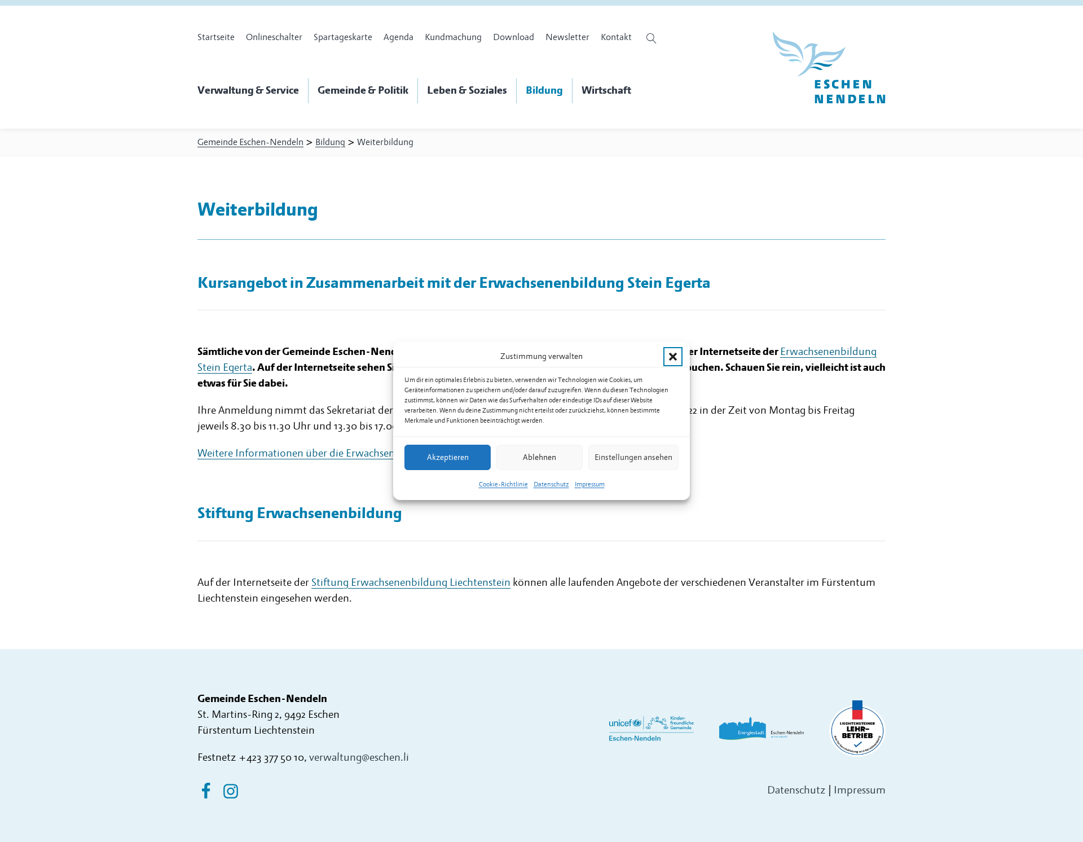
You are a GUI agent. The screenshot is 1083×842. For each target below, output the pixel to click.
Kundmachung (453, 37)
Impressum (590, 484)
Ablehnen (539, 457)
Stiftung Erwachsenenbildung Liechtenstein (410, 582)
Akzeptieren (448, 457)
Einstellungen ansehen (633, 457)
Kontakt (616, 37)
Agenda (398, 37)
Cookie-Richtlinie (503, 484)
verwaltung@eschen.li (359, 757)
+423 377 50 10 (271, 757)
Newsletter (567, 37)
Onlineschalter (274, 37)
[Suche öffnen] (653, 38)
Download (513, 37)
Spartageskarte (343, 37)
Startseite (216, 37)
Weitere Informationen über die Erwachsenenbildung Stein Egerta (348, 453)
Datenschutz (551, 484)
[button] (673, 356)
